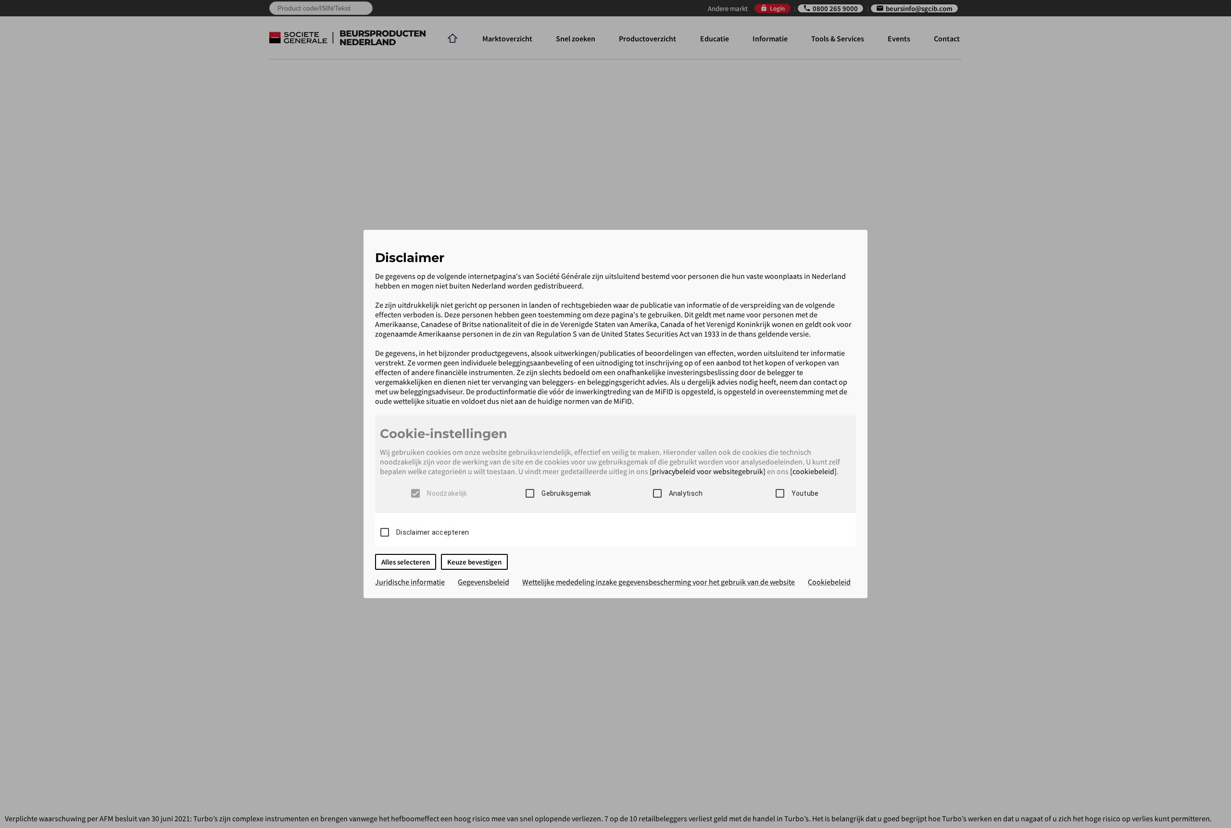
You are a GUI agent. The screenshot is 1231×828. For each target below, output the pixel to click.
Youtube (805, 493)
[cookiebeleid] (813, 471)
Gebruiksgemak (566, 493)
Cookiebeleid (829, 582)
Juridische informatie (410, 582)
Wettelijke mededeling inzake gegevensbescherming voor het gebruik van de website (658, 582)
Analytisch (686, 493)
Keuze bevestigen (474, 561)
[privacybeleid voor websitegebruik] (708, 471)
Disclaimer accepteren (432, 532)
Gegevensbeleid (483, 582)
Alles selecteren (405, 561)
